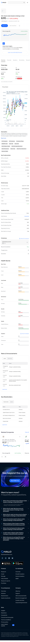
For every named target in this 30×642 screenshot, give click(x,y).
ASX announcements (21, 595)
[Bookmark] (19, 25)
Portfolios (3, 583)
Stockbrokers (4, 595)
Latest (4, 358)
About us (18, 591)
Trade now (4, 25)
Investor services (20, 600)
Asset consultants (5, 598)
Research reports (5, 581)
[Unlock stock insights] (3, 43)
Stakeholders (6, 401)
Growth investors (20, 574)
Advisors (3, 593)
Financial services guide (7, 617)
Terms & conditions (6, 619)
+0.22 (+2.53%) (24, 31)
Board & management (21, 598)
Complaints (4, 615)
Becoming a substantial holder (15, 385)
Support (18, 593)
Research (3, 571)
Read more (3, 138)
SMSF (17, 578)
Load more (4, 389)
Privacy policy (4, 622)
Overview (18, 571)
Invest (2, 574)
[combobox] (4, 21)
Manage (3, 576)
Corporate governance (21, 602)
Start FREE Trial (15, 480)
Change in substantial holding (15, 366)
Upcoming (10, 358)
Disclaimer (4, 613)
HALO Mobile (4, 578)
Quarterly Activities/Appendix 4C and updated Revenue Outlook (18, 380)
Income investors (20, 576)
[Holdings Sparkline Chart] (15, 36)
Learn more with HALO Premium (15, 52)
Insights (3, 610)
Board (12, 401)
